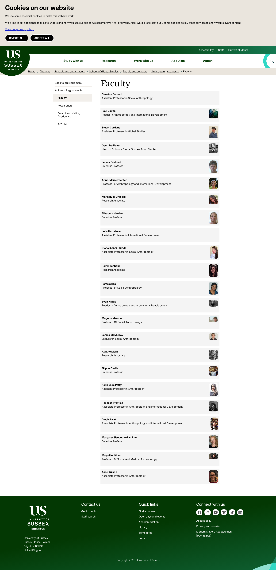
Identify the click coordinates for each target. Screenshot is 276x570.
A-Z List (62, 124)
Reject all (16, 38)
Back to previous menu (68, 82)
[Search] (269, 61)
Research (109, 61)
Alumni (208, 61)
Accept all (42, 38)
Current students (238, 50)
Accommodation (149, 522)
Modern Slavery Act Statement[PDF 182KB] (214, 533)
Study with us (73, 61)
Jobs (142, 538)
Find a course (147, 511)
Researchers (65, 105)
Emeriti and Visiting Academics (69, 115)
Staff (221, 50)
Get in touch (88, 511)
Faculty (62, 97)
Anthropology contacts (68, 90)
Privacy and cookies (208, 526)
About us (178, 61)
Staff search (88, 516)
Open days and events (152, 516)
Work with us (143, 61)
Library (143, 527)
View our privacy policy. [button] (19, 29)
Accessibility (206, 50)
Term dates (145, 532)
